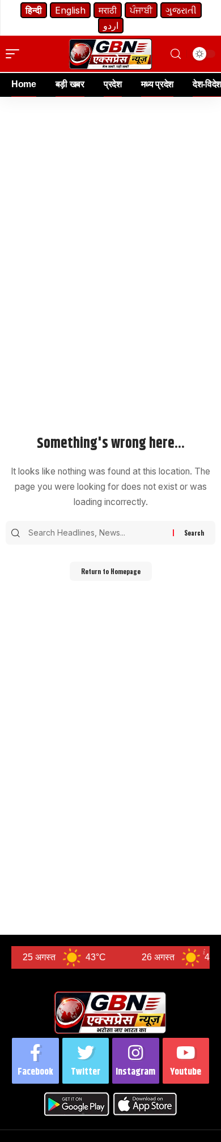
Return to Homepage (111, 571)
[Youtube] (186, 1060)
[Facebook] (35, 1060)
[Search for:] (99, 533)
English (70, 10)
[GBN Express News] (110, 54)
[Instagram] (135, 1060)
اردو (110, 25)
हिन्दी (34, 10)
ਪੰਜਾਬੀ (141, 10)
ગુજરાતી (181, 10)
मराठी (108, 10)
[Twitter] (86, 1060)
